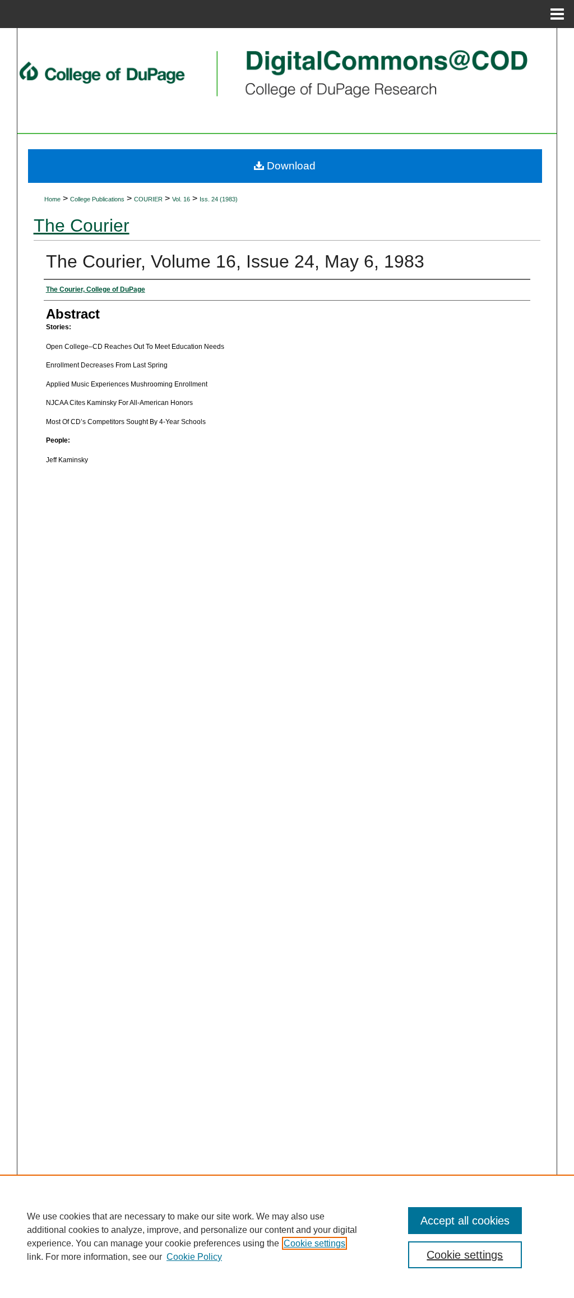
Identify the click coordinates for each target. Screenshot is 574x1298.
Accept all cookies (465, 1220)
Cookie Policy (194, 1257)
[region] (287, 1236)
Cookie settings (314, 1243)
